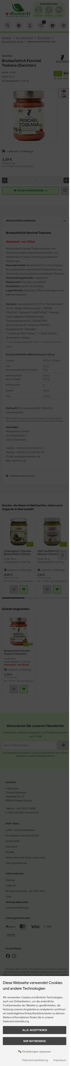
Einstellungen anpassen (36, 1051)
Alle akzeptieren (34, 1030)
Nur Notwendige (34, 1041)
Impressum (59, 1060)
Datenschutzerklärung (35, 1060)
